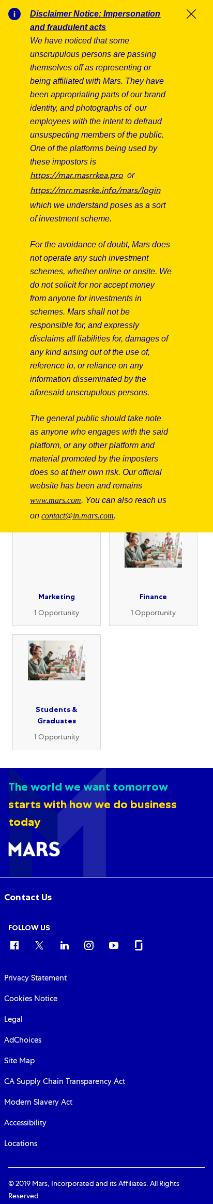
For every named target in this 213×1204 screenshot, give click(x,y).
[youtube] (113, 944)
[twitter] (39, 944)
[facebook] (14, 944)
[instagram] (89, 944)
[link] (28, 897)
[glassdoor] (138, 944)
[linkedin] (64, 944)
